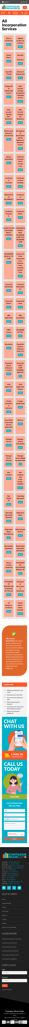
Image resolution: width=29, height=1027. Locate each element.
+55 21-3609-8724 (18, 866)
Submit (14, 839)
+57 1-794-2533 (12, 872)
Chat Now (26, 12)
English (5, 2)
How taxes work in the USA (9, 943)
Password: (5, 977)
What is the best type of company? (13, 703)
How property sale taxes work (10, 955)
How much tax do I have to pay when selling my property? (15, 707)
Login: (3, 969)
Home (3, 899)
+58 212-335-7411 (13, 883)
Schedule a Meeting (13, 12)
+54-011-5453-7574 (14, 862)
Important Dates (6, 903)
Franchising (5, 911)
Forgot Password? (7, 989)
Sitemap (4, 923)
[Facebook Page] (4, 888)
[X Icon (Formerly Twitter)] (26, 2)
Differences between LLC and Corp (11, 939)
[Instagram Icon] (23, 2)
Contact (4, 919)
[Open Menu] (25, 7)
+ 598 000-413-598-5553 (14, 881)
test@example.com (17, 756)
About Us (4, 915)
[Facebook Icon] (21, 2)
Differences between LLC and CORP (15, 691)
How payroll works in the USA (10, 951)
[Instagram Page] (9, 888)
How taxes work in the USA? (14, 695)
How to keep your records (9, 947)
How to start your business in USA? (15, 698)
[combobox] (7, 819)
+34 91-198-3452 (11, 879)
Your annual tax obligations (9, 959)
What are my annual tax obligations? (13, 712)
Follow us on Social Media (9, 927)
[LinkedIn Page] (14, 888)
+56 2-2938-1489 (11, 870)
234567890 (14, 797)
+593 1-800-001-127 (13, 873)
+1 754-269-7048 (14, 864)
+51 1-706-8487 (10, 877)
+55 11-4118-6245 (17, 868)
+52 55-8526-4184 (12, 875)
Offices (4, 907)
